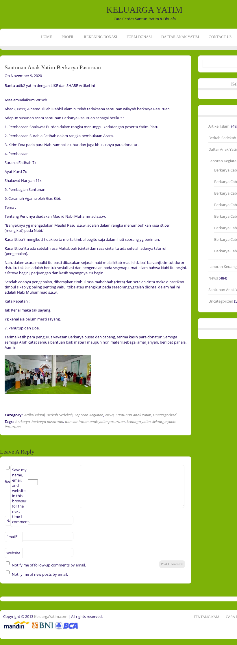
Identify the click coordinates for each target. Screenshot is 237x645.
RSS (5, 83)
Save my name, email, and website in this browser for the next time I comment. (20, 495)
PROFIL (68, 37)
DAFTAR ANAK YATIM (180, 37)
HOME (46, 37)
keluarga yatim (139, 421)
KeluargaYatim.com (50, 616)
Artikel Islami (34, 414)
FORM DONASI (139, 37)
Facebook (5, 65)
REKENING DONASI (100, 37)
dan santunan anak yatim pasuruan (95, 421)
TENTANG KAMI (207, 616)
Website (13, 552)
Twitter (5, 74)
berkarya (22, 421)
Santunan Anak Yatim (133, 414)
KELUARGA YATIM (144, 9)
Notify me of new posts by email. (40, 574)
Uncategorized (165, 414)
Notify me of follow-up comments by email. (49, 565)
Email (12, 536)
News (109, 414)
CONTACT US (220, 37)
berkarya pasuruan (47, 421)
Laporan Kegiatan (89, 414)
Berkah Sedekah (60, 414)
